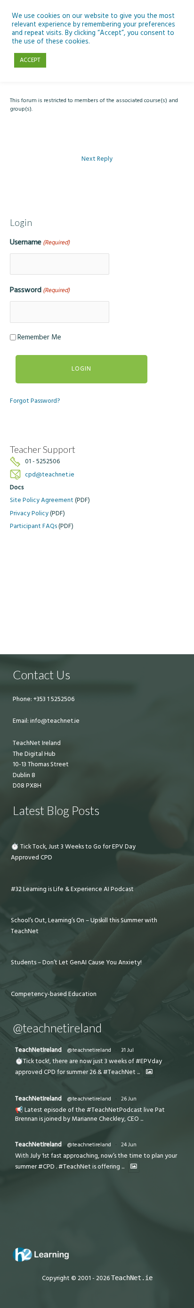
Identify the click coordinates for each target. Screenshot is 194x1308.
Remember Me (39, 337)
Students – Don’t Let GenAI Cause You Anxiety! (76, 962)
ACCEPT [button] (30, 60)
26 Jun (129, 1099)
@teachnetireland (89, 1050)
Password (40, 290)
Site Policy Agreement (41, 500)
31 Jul (127, 1050)
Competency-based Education (54, 994)
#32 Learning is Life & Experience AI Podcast (72, 889)
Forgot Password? (35, 401)
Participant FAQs (33, 526)
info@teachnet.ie (54, 721)
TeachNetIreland (38, 1050)
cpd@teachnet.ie (49, 474)
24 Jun (129, 1145)
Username (40, 242)
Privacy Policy (29, 513)
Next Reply (97, 159)
